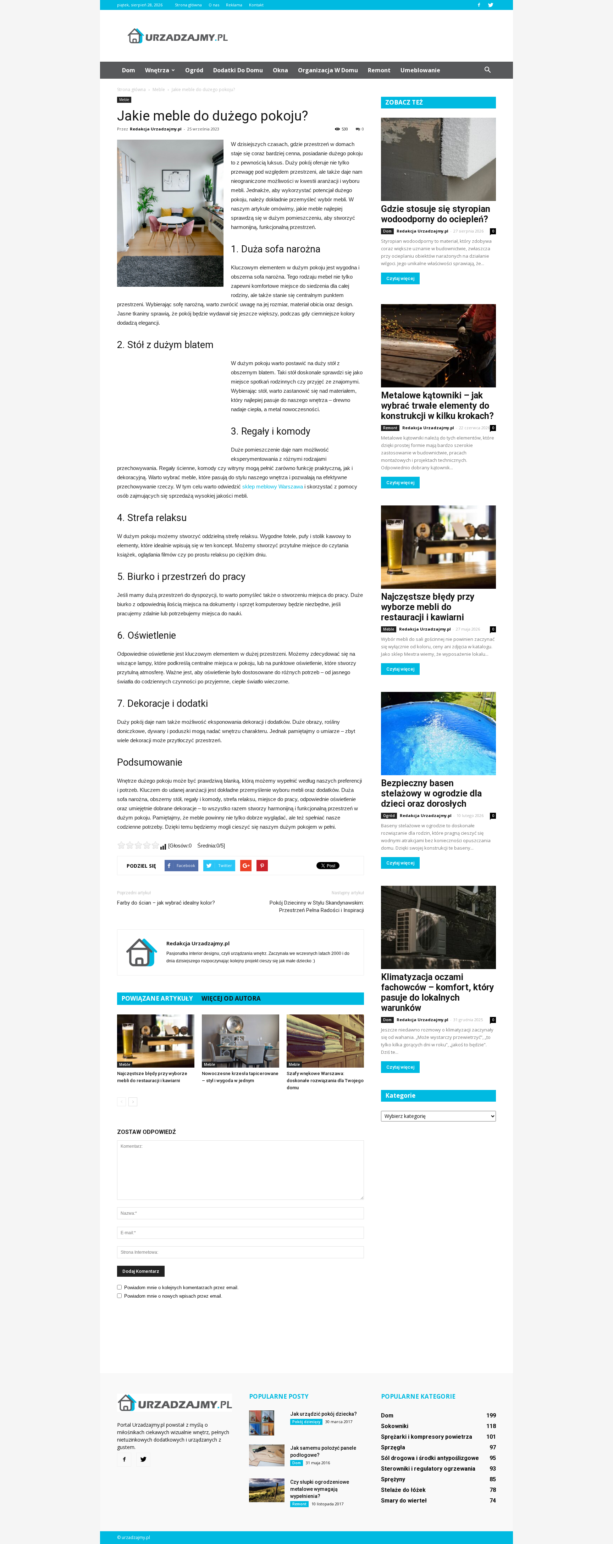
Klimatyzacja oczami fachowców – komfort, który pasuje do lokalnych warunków (437, 992)
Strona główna (188, 4)
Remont (379, 70)
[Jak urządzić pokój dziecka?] (261, 1423)
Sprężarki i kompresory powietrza (426, 1436)
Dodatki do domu (238, 70)
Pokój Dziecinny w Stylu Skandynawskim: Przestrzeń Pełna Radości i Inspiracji (317, 906)
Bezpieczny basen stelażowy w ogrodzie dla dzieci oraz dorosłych (431, 793)
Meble (124, 99)
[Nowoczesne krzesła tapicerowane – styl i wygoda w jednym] (240, 1041)
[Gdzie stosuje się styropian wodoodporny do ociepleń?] (438, 159)
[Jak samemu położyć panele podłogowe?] (267, 1455)
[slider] (138, 845)
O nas (214, 4)
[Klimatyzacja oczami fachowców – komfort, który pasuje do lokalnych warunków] (438, 927)
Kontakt (256, 4)
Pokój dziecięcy (306, 1421)
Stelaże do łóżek (403, 1490)
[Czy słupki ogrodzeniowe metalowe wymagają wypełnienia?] (267, 1490)
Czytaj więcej (400, 278)
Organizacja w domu (328, 70)
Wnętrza (157, 70)
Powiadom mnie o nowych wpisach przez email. (173, 1296)
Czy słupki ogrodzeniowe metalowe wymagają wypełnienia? (319, 1489)
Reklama (234, 4)
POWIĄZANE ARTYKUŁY (157, 998)
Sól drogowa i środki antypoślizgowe (430, 1458)
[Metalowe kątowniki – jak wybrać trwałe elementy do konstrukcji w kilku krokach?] (438, 345)
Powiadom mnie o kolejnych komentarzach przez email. (181, 1287)
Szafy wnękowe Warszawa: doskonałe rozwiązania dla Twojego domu (325, 1080)
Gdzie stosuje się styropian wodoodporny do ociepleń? (435, 214)
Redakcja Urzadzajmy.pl (156, 129)
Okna (280, 70)
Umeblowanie (420, 70)
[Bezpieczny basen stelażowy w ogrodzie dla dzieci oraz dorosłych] (438, 733)
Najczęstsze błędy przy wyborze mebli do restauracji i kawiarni (428, 607)
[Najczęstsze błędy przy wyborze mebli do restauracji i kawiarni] (155, 1041)
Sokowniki (394, 1426)
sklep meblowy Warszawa (272, 486)
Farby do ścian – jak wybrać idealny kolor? (166, 903)
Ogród (194, 70)
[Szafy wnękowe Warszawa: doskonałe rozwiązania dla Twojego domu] (325, 1041)
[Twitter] (490, 5)
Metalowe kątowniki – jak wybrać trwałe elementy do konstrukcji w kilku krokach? (437, 405)
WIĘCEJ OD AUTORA (231, 998)
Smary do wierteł (404, 1500)
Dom (128, 70)
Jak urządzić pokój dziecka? (323, 1414)
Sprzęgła (393, 1447)
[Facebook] (479, 5)
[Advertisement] (367, 36)
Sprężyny (393, 1479)
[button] (487, 70)
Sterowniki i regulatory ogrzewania (428, 1468)
